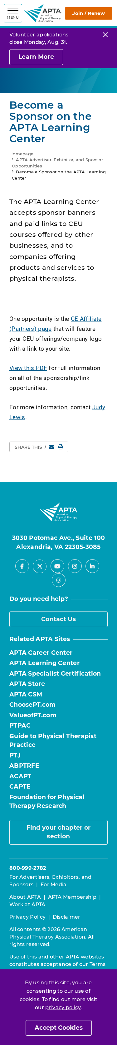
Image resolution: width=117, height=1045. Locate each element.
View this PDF (28, 368)
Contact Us (58, 619)
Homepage (21, 153)
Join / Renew (88, 13)
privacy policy (62, 1007)
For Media (54, 885)
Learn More (36, 56)
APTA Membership (72, 897)
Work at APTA (27, 904)
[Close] (105, 35)
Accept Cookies (59, 1027)
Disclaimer (66, 917)
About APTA (25, 897)
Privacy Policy (27, 917)
